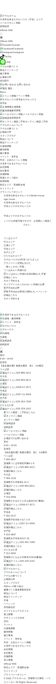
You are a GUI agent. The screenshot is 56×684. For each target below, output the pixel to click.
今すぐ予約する (12, 281)
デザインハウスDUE (14, 618)
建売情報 (4, 149)
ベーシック (9, 604)
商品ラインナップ (9, 70)
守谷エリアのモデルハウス (17, 206)
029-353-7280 (23, 401)
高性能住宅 (9, 607)
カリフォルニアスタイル (16, 611)
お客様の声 (5, 77)
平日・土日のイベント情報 (13, 160)
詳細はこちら (10, 277)
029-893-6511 (23, 380)
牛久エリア (9, 242)
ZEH (6, 621)
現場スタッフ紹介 (9, 177)
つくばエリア (10, 238)
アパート (8, 624)
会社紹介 (4, 80)
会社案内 (4, 170)
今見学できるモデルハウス (13, 163)
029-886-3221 (23, 372)
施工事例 (4, 73)
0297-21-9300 (23, 394)
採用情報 (4, 181)
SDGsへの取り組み (13, 586)
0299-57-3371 (23, 387)
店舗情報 (4, 174)
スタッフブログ (8, 135)
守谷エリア (9, 249)
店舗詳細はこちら (13, 471)
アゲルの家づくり (9, 66)
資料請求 (4, 26)
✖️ (1, 37)
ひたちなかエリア (13, 255)
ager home (9, 199)
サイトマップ (7, 188)
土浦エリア (9, 245)
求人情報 (8, 660)
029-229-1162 (23, 408)
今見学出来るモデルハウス (17, 202)
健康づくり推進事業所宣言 (17, 589)
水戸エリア (9, 252)
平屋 (6, 600)
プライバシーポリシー (11, 192)
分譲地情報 (5, 146)
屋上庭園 (8, 614)
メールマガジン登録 (10, 23)
